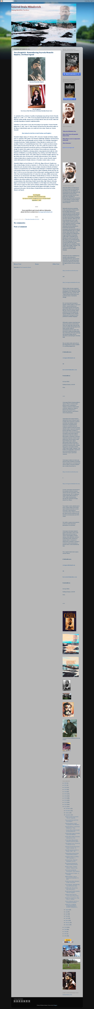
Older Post (56, 264)
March (67, 920)
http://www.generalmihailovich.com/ (71, 282)
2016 (65, 796)
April (67, 918)
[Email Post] (43, 219)
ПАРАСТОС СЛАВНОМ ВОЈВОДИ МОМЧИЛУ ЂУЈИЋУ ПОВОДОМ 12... (71, 906)
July (66, 911)
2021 (65, 785)
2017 (65, 793)
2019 (65, 789)
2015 (65, 798)
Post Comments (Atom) (25, 267)
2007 (65, 933)
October (67, 812)
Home (37, 264)
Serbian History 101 (67, 994)
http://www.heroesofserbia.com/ (70, 270)
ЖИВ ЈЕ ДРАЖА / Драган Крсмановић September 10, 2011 (72, 878)
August (67, 909)
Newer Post (17, 264)
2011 (65, 806)
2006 (65, 935)
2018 (65, 791)
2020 (65, 787)
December (68, 808)
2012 (65, 804)
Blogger (55, 1005)
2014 (65, 800)
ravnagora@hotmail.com (45, 212)
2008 (65, 931)
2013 (65, 802)
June (67, 914)
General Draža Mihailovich (26, 7)
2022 (65, 783)
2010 (65, 927)
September (68, 814)
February (68, 922)
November (68, 810)
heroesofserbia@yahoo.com (70, 369)
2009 (65, 929)
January (67, 924)
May (67, 916)
